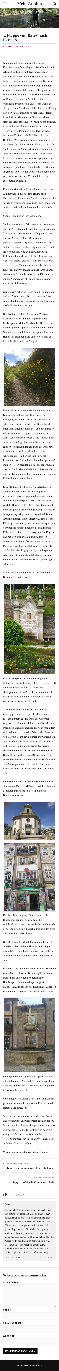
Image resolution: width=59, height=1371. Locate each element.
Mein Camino (29, 3)
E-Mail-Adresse (13, 1323)
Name (7, 1310)
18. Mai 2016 (22, 46)
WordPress (35, 1365)
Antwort (48, 1258)
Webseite (9, 1336)
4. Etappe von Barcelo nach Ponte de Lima (28, 1168)
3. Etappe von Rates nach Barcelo (25, 37)
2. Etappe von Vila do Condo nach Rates (32, 1182)
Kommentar (11, 1282)
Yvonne (7, 46)
